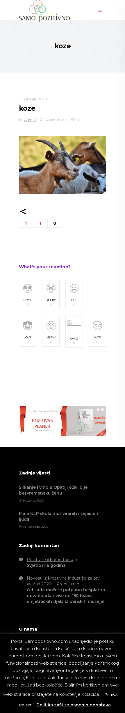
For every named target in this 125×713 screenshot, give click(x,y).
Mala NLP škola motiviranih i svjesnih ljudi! (58, 516)
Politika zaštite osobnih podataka (73, 704)
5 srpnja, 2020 (35, 99)
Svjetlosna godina (46, 565)
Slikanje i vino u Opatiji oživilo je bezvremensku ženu (53, 490)
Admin (30, 119)
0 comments (56, 119)
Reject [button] (25, 705)
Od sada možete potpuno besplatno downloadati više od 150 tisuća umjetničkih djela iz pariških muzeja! (66, 595)
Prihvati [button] (112, 694)
